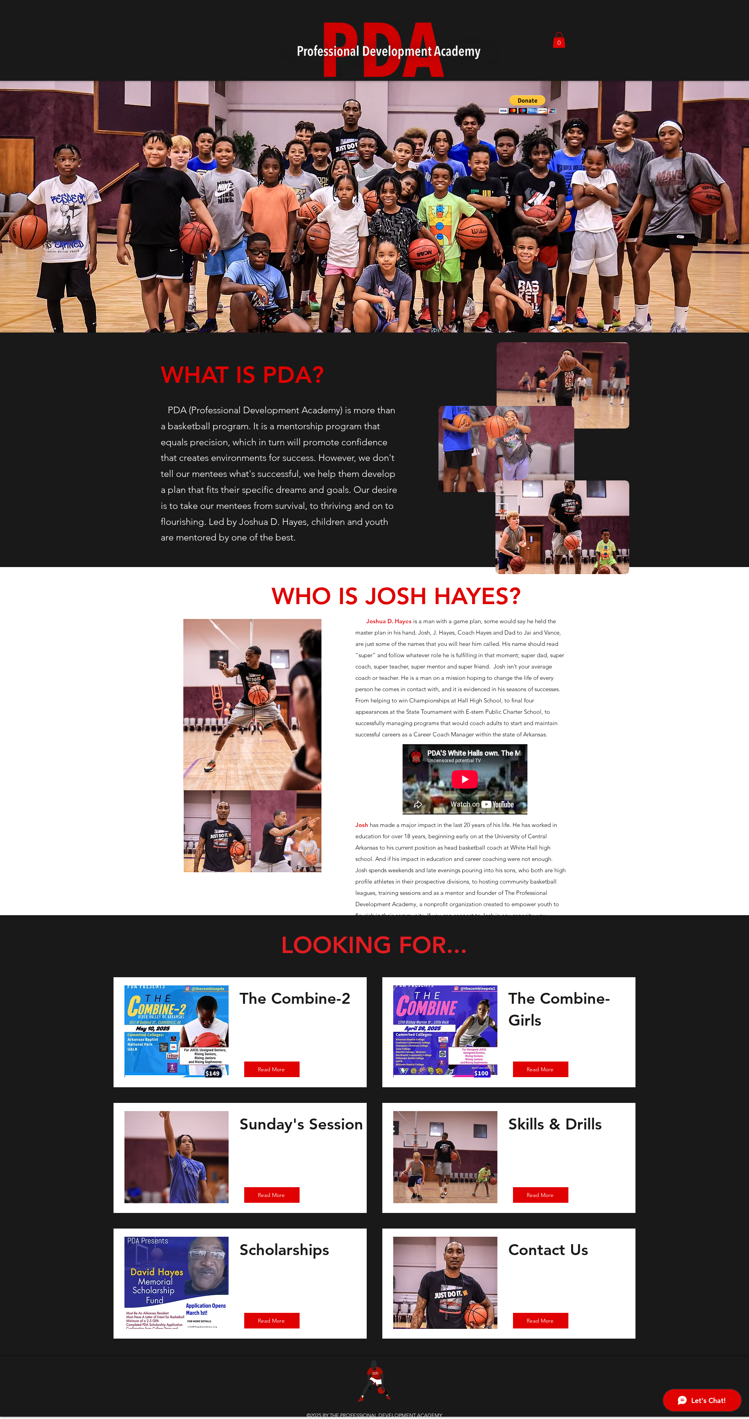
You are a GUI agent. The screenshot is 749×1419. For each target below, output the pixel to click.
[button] (559, 40)
